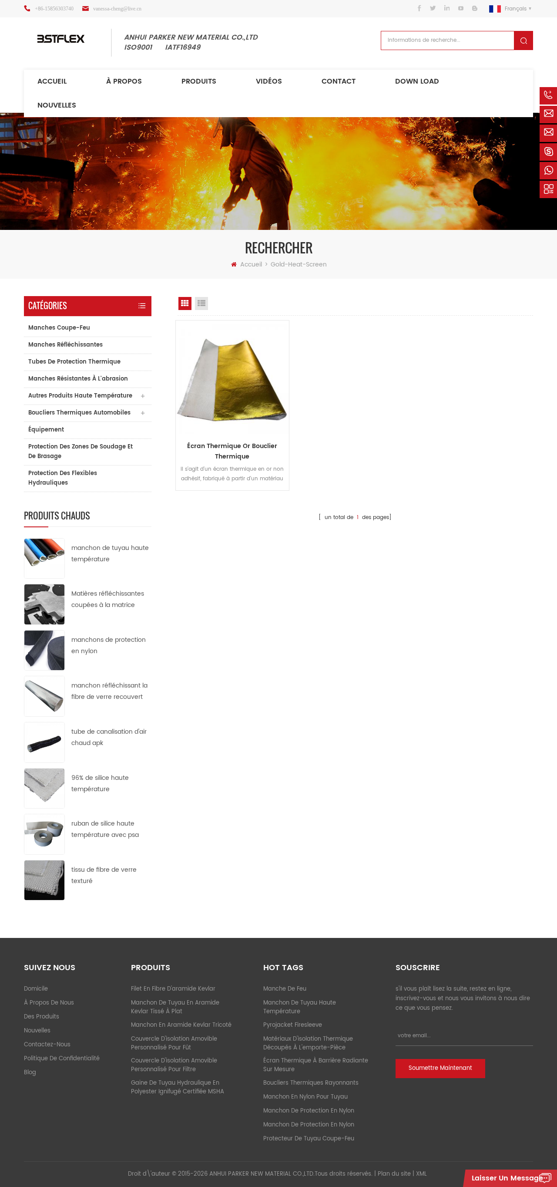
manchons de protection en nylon (108, 645)
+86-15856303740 (54, 9)
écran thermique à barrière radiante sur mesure (315, 1065)
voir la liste (201, 303)
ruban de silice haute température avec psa (105, 829)
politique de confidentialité (62, 1058)
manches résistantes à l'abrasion (78, 379)
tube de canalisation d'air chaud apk (109, 737)
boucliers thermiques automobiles (79, 413)
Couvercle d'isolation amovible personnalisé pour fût (174, 1043)
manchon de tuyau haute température (110, 553)
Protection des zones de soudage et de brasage (80, 451)
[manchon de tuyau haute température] (44, 558)
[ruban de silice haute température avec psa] (44, 834)
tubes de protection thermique (74, 362)
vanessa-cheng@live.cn (117, 9)
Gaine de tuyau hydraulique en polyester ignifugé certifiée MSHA (177, 1087)
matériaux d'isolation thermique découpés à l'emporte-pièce (308, 1043)
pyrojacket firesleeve (292, 1025)
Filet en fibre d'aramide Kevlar (173, 989)
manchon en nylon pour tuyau (305, 1097)
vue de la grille (184, 303)
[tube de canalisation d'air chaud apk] (44, 742)
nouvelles (56, 105)
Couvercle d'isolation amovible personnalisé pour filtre (174, 1065)
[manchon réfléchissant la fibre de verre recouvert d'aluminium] (44, 696)
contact (339, 81)
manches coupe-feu (59, 328)
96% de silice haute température (100, 783)
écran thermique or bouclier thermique (232, 451)
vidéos (269, 81)
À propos (124, 81)
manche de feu (284, 989)
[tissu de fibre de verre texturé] (44, 880)
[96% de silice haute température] (44, 788)
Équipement (46, 430)
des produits (41, 1017)
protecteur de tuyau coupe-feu (308, 1138)
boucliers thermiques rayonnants (311, 1083)
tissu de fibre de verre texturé (104, 875)
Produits (198, 81)
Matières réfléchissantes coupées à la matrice (107, 599)
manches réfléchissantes (65, 345)
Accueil (52, 81)
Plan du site (394, 1174)
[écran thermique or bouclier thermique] (232, 377)
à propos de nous (49, 1003)
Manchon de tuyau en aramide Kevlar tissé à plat (175, 1007)
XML (421, 1174)
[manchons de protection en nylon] (44, 650)
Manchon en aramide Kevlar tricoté (181, 1025)
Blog (30, 1072)
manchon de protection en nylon (308, 1111)
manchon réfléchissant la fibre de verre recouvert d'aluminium (109, 692)
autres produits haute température (80, 396)
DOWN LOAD (417, 81)
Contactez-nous (47, 1044)
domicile (36, 989)
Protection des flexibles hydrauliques (62, 478)
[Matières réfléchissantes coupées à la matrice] (44, 604)
